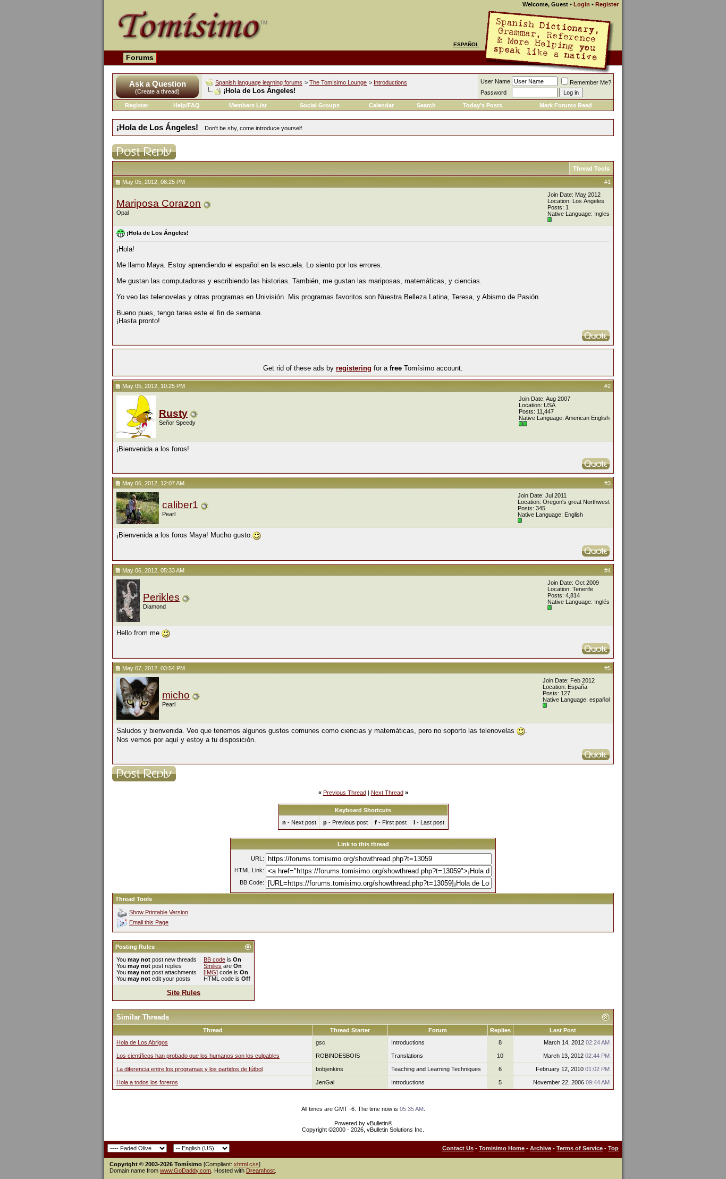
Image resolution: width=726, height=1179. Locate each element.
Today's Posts (482, 105)
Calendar (381, 105)
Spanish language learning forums (258, 82)
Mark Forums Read (565, 105)
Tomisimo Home (502, 1148)
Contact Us (458, 1148)
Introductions (390, 82)
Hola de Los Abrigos (142, 1042)
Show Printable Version (158, 912)
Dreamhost (260, 1170)
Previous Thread (344, 792)
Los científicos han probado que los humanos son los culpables (198, 1055)
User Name (495, 81)
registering (354, 368)
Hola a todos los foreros (147, 1082)
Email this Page (148, 922)
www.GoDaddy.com (185, 1170)
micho (176, 695)
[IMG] (211, 972)
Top (613, 1148)
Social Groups (320, 105)
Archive (540, 1148)
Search (426, 105)
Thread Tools (591, 168)
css (254, 1164)
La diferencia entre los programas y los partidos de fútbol (189, 1069)
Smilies (213, 966)
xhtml (241, 1164)
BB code (214, 959)
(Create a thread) (157, 91)
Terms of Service (579, 1148)
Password (493, 92)
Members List (248, 105)
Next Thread (387, 792)
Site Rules (183, 993)
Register (607, 4)
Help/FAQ (186, 105)
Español (466, 44)
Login (581, 4)
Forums (140, 57)
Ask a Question (157, 83)
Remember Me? (590, 82)
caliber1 (180, 504)
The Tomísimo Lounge (338, 82)
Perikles (161, 597)
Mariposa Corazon (158, 203)
